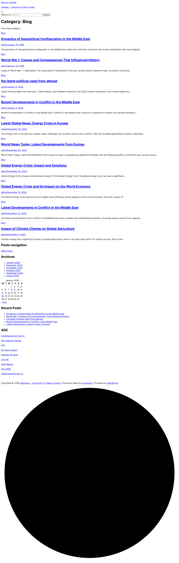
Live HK (5, 359)
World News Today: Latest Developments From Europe (42, 144)
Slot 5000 (6, 369)
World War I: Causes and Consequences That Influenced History (50, 60)
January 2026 (13, 262)
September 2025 (14, 273)
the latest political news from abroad (29, 81)
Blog (3, 33)
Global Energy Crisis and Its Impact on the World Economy (46, 186)
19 (2, 296)
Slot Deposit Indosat (11, 340)
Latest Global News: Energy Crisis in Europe (34, 123)
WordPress (112, 383)
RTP (3, 345)
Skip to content (8, 2)
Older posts (7, 251)
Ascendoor (87, 383)
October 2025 (13, 270)
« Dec (4, 302)
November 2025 (14, 267)
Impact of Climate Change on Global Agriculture (38, 229)
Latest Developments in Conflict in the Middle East (39, 207)
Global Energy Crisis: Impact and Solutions (34, 165)
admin (4, 44)
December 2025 (14, 265)
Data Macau (7, 364)
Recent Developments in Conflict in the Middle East (40, 102)
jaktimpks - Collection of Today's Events (18, 7)
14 (9, 293)
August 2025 (12, 275)
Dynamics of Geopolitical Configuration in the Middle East (45, 39)
